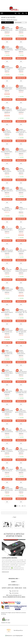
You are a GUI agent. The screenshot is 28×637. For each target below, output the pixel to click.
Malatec (7, 149)
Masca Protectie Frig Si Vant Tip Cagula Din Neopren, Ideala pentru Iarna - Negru (21, 331)
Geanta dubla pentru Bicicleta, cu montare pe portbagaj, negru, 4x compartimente (7, 450)
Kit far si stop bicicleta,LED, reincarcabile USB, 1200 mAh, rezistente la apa (21, 170)
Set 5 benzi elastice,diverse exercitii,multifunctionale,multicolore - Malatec (7, 170)
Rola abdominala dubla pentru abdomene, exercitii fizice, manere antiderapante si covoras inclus (7, 411)
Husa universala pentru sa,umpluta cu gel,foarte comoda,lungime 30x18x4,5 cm (7, 250)
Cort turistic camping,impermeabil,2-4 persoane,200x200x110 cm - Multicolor (7, 151)
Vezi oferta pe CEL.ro (18, 630)
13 (22, 506)
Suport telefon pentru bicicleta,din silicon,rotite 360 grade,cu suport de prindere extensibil (21, 250)
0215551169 (14, 591)
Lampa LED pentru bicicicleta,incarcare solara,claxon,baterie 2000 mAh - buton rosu (21, 190)
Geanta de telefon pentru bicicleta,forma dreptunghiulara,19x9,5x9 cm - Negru (7, 430)
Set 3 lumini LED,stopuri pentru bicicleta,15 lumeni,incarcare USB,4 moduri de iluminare (7, 470)
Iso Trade (7, 107)
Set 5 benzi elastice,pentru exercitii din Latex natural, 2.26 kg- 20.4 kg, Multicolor (7, 311)
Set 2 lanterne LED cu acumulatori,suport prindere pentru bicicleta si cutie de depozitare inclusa (7, 88)
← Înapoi (14, 517)
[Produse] (2, 14)
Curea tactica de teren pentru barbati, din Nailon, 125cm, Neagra (7, 331)
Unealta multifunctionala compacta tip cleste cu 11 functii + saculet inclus (21, 270)
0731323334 (14, 593)
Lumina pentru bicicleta (9, 558)
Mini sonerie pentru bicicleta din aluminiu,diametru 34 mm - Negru (7, 391)
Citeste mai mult (5, 571)
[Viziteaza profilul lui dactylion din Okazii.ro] (8, 630)
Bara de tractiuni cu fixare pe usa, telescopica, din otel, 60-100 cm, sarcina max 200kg (7, 209)
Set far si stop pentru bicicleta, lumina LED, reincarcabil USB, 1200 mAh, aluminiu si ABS (7, 352)
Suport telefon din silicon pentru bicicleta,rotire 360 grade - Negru (7, 270)
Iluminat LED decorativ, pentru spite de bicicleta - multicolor (7, 489)
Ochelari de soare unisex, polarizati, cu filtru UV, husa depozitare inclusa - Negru (21, 131)
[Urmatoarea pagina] (25, 506)
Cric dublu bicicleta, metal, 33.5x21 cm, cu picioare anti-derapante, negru (21, 430)
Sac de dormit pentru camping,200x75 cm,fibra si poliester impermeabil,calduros (21, 109)
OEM (21, 370)
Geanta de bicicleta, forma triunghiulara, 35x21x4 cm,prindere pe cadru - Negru (21, 470)
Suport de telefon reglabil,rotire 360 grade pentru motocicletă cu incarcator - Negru (21, 49)
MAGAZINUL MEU (13, 578)
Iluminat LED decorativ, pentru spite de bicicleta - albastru (21, 489)
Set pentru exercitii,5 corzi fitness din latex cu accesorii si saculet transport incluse (7, 229)
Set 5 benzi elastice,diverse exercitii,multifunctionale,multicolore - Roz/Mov (21, 352)
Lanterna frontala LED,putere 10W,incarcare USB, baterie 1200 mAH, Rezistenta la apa (21, 229)
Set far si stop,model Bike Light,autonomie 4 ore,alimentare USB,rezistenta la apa (7, 190)
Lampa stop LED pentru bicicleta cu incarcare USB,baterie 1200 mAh (21, 372)
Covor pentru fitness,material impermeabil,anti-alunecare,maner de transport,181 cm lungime (7, 131)
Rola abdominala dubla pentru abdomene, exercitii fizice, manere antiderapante (7, 289)
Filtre (8, 22)
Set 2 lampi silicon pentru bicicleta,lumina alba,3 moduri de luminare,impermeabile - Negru (21, 411)
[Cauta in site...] (26, 13)
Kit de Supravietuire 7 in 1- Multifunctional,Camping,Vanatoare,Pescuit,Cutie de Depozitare (21, 209)
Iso (21, 66)
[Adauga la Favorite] (7, 42)
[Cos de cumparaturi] (22, 13)
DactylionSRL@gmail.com (15, 595)
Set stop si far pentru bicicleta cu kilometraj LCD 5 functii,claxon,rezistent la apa (7, 49)
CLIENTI (13, 581)
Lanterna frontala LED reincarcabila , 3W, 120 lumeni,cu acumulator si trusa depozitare (21, 311)
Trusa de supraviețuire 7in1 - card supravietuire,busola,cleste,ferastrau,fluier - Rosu (7, 68)
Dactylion (7, 27)
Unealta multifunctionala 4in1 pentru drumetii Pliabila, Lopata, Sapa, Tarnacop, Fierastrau (21, 450)
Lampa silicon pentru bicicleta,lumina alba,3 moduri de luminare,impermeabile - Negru (7, 372)
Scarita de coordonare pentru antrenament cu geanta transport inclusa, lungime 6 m (21, 151)
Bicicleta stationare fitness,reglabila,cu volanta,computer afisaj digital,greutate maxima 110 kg (7, 109)
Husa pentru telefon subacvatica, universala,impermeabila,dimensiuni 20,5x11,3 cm (21, 68)
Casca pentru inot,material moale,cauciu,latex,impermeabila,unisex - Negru (21, 289)
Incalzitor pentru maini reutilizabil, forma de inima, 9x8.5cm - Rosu (21, 391)
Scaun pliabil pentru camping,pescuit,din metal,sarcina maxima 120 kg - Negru (21, 88)
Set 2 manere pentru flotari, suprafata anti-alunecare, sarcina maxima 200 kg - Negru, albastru (21, 29)
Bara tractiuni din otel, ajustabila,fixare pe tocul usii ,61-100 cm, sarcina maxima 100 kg (7, 29)
